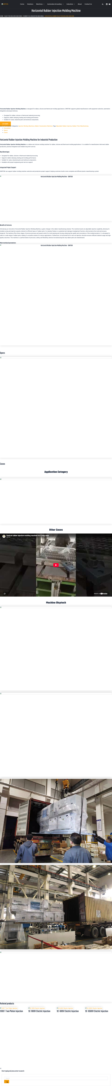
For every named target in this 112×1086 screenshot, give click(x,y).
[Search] (6, 1081)
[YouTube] (109, 4)
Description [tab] (7, 128)
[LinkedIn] (107, 4)
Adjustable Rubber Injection (64, 126)
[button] (102, 4)
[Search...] (56, 1078)
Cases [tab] (6, 132)
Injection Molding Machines (13, 16)
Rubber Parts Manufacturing (80, 126)
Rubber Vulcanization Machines (33, 16)
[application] (43, 4)
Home (1, 16)
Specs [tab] (6, 130)
